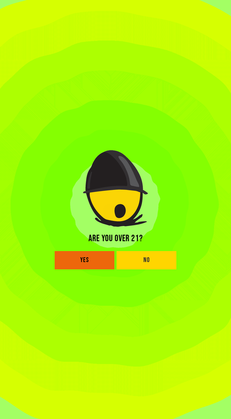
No (146, 260)
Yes (84, 260)
